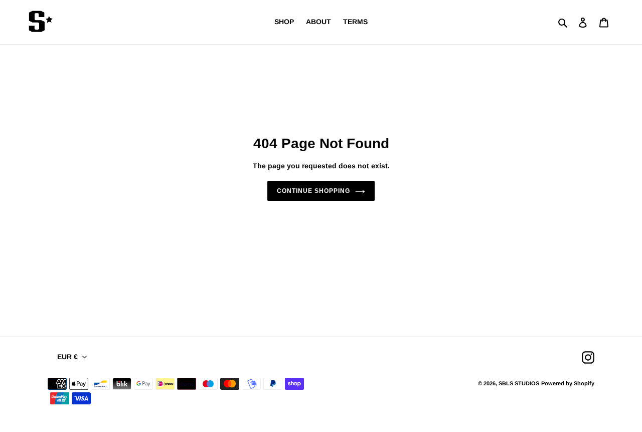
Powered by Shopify (567, 383)
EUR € (67, 357)
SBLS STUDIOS (519, 383)
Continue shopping (313, 190)
